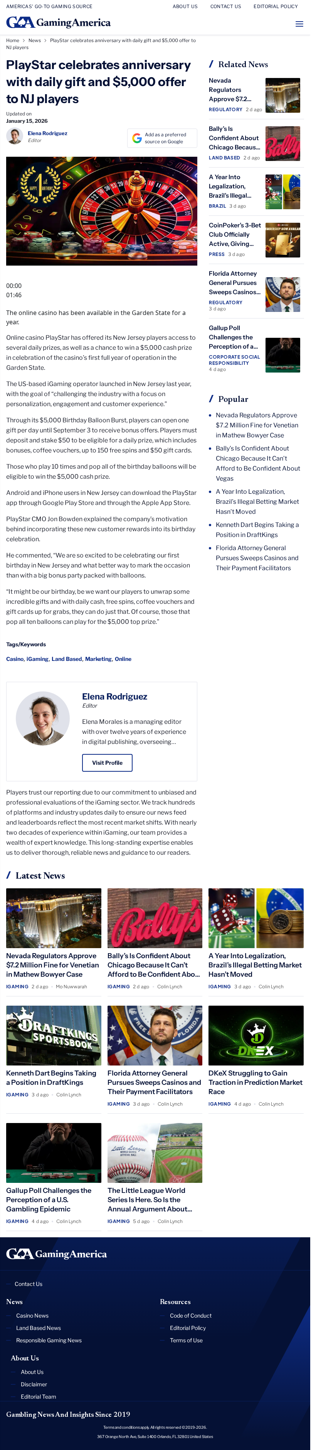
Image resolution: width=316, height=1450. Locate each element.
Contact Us (28, 1284)
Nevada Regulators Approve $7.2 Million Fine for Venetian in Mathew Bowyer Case (257, 425)
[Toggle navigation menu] (299, 24)
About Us (32, 1372)
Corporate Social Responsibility (235, 360)
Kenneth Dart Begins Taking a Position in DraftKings (257, 530)
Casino (15, 659)
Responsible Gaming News (49, 1340)
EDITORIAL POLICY (276, 6)
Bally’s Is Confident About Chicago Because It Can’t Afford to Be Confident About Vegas (258, 463)
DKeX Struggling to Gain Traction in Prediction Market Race (255, 1082)
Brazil (217, 206)
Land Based (67, 659)
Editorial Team (38, 1396)
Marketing (98, 659)
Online (123, 659)
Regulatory (226, 109)
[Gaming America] (57, 1254)
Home (12, 40)
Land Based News (38, 1328)
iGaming (38, 659)
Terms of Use (186, 1340)
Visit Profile (107, 762)
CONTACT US (226, 6)
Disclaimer (34, 1384)
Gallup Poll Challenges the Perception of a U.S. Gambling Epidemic (231, 346)
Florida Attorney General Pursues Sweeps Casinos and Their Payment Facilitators (257, 558)
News (35, 40)
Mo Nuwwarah (71, 986)
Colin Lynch (169, 986)
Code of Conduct (191, 1315)
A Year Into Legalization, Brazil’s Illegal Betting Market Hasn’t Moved (230, 195)
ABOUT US (185, 6)
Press (217, 254)
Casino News (32, 1315)
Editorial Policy (188, 1328)
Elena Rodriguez (114, 696)
